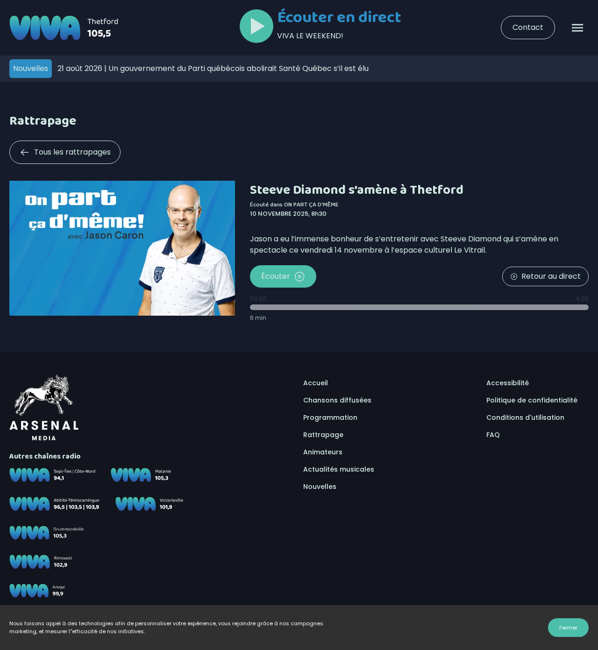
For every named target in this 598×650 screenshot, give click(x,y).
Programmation (330, 417)
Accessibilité (507, 383)
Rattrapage (323, 434)
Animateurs (322, 452)
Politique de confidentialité (531, 400)
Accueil (315, 383)
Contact (528, 27)
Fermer (568, 627)
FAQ (493, 434)
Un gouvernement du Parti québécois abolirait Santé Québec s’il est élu (213, 68)
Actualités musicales (338, 469)
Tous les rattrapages (72, 152)
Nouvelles (319, 486)
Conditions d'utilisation (525, 417)
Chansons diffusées (337, 400)
